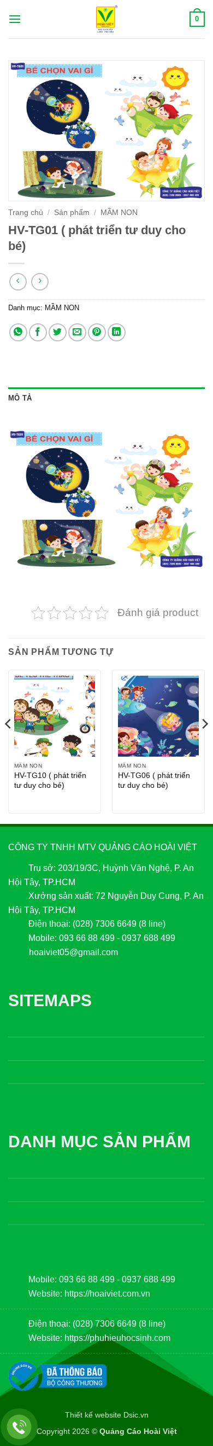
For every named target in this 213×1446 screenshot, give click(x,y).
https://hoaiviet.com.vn (107, 1293)
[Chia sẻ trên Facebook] (38, 332)
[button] (14, 18)
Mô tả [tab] (20, 398)
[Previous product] (39, 281)
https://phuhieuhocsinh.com (117, 1338)
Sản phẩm (72, 212)
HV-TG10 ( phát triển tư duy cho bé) (50, 780)
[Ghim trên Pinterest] (97, 332)
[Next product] (17, 281)
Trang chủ (25, 212)
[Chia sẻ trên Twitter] (58, 332)
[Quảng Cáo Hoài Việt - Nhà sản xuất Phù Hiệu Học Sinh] (106, 19)
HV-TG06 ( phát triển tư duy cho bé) (154, 780)
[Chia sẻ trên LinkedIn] (117, 332)
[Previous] (8, 746)
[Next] (204, 746)
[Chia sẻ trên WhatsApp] (18, 332)
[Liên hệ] (19, 1427)
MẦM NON (119, 212)
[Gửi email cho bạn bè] (77, 332)
